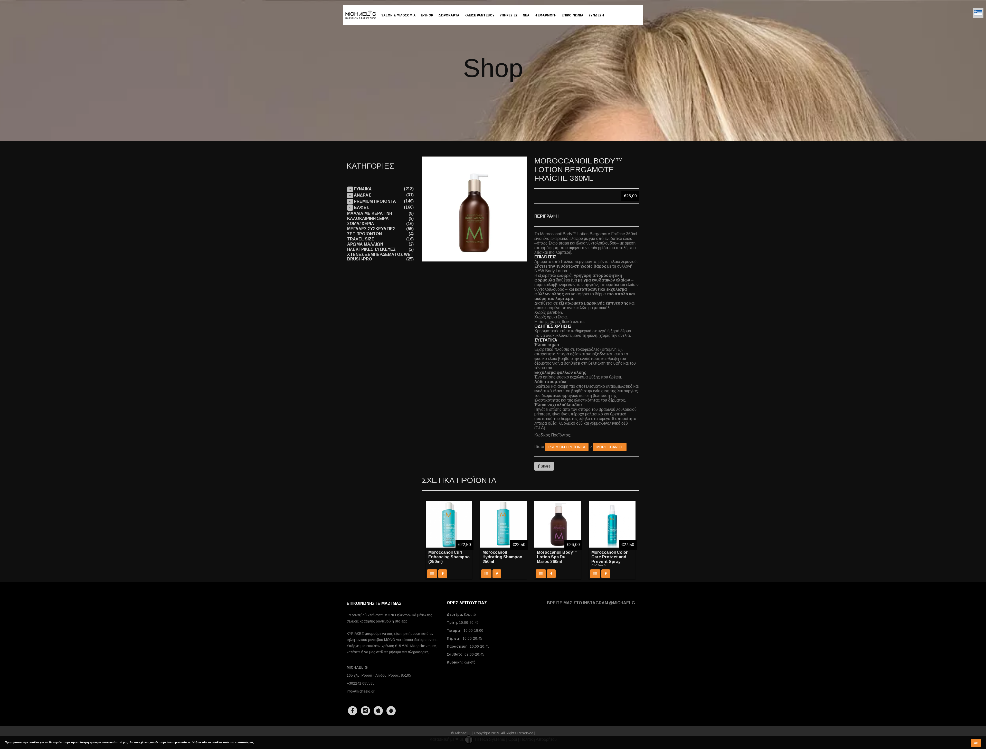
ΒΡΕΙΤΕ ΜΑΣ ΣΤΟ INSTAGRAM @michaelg (591, 603)
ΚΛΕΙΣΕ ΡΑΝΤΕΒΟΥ (479, 15)
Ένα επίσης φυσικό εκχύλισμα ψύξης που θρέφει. (578, 377)
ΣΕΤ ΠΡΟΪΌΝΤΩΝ (364, 234)
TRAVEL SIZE (360, 239)
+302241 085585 (361, 683)
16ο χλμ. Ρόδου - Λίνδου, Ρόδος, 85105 (379, 675)
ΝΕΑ (526, 15)
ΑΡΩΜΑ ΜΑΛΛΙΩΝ (365, 244)
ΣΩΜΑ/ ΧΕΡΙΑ (360, 223)
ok (976, 742)
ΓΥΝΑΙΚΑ (363, 189)
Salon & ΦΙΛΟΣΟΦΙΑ (398, 15)
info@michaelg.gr (361, 691)
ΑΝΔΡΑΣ (362, 195)
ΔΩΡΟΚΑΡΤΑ (448, 15)
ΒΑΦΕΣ (361, 207)
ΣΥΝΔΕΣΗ (596, 15)
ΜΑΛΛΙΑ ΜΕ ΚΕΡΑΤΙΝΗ (369, 213)
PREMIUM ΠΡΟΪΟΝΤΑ (566, 447)
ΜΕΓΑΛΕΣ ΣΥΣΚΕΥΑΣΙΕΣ (371, 229)
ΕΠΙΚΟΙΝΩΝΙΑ (572, 15)
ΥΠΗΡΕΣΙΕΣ (509, 15)
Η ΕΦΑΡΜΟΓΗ (545, 15)
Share (545, 466)
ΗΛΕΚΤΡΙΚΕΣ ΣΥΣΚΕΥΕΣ (371, 249)
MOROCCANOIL (609, 447)
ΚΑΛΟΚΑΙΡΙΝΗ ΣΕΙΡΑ (368, 218)
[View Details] (432, 573)
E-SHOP (427, 15)
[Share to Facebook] (442, 573)
